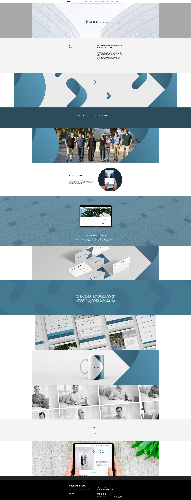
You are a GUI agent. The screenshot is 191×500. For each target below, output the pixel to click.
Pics (107, 1)
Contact (122, 1)
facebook (98, 494)
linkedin (101, 494)
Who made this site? (101, 496)
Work (86, 1)
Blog (112, 1)
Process (96, 1)
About (91, 1)
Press (117, 1)
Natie (69, 1)
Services (102, 1)
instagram (103, 494)
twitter (100, 494)
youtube (105, 494)
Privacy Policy (119, 497)
